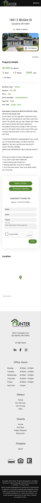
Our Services (20, 403)
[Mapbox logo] (7, 296)
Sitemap (15, 485)
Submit (33, 241)
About (20, 449)
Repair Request (20, 430)
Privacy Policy (24, 485)
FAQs (20, 409)
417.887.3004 (20, 343)
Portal (20, 400)
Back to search (22, 29)
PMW (35, 483)
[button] (15, 350)
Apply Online (20, 183)
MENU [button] (37, 3)
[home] (10, 3)
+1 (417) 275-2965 (23, 202)
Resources (20, 433)
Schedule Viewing (20, 189)
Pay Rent (20, 427)
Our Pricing (20, 406)
